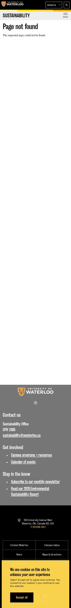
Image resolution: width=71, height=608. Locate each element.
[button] (54, 5)
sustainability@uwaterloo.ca (21, 435)
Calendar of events (23, 462)
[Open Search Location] (67, 5)
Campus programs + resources (31, 455)
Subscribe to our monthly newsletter (35, 481)
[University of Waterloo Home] (12, 4)
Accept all (22, 597)
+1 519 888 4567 (38, 526)
